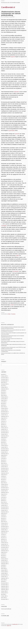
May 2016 (3, 442)
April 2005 (3, 581)
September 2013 (4, 492)
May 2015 (3, 460)
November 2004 (4, 583)
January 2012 (3, 524)
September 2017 (4, 416)
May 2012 (3, 518)
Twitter (9, 313)
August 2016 (3, 437)
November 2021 (4, 380)
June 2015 (3, 458)
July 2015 (3, 456)
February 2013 (4, 503)
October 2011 (3, 529)
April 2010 (3, 557)
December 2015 (4, 448)
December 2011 (4, 526)
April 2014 (3, 481)
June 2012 (3, 516)
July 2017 (3, 419)
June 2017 (3, 421)
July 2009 (3, 565)
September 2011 (4, 531)
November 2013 (4, 489)
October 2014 (3, 471)
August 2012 (3, 513)
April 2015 (3, 461)
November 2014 (4, 469)
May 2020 (3, 385)
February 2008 (4, 571)
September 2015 (4, 453)
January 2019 (3, 398)
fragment (13, 56)
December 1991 (4, 599)
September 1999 (4, 589)
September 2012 (4, 511)
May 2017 (3, 422)
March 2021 (3, 382)
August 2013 (3, 494)
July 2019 (3, 390)
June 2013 (3, 497)
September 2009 (4, 563)
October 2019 (3, 387)
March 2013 (3, 502)
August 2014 (3, 474)
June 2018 (3, 401)
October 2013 (3, 490)
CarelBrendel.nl (8, 7)
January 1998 (3, 591)
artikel (17, 255)
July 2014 (3, 476)
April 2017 (3, 424)
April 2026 (3, 374)
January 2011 (3, 544)
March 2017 (3, 426)
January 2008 (3, 573)
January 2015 (3, 466)
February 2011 (4, 542)
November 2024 (4, 377)
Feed (9, 625)
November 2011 (4, 528)
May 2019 (3, 392)
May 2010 (3, 555)
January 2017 (3, 429)
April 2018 (3, 405)
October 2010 (3, 549)
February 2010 (4, 558)
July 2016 (3, 439)
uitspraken (16, 91)
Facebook (13, 313)
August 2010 (3, 552)
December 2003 (4, 584)
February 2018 (4, 408)
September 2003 (4, 586)
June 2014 (3, 477)
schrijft (12, 304)
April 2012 (3, 519)
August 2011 (3, 532)
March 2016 (3, 443)
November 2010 (4, 547)
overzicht (17, 133)
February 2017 (4, 427)
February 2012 (4, 523)
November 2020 (4, 384)
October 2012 (3, 510)
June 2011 (3, 536)
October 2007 (3, 576)
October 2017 (3, 414)
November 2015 (4, 450)
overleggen (4, 225)
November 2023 (4, 379)
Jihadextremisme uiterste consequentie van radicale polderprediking (11, 13)
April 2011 (3, 539)
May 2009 (3, 566)
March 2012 (3, 521)
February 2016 (4, 445)
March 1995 (3, 597)
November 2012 (4, 508)
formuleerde (16, 271)
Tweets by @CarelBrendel (6, 608)
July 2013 (3, 495)
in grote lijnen (11, 130)
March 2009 (3, 568)
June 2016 (3, 440)
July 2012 (3, 515)
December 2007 (4, 574)
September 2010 (4, 550)
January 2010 (3, 560)
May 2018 (3, 403)
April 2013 (3, 500)
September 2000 (4, 587)
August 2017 (3, 418)
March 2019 (3, 395)
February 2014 (4, 484)
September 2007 (4, 578)
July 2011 (3, 534)
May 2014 (3, 479)
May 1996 (3, 594)
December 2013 (4, 487)
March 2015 (3, 463)
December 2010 (4, 545)
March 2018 (3, 406)
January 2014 (3, 485)
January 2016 (3, 447)
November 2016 (4, 432)
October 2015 (3, 452)
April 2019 (3, 393)
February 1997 (4, 592)
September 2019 (4, 388)
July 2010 (3, 553)
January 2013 (3, 505)
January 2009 (3, 570)
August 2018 (3, 400)
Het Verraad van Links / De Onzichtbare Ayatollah (10, 2)
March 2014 (3, 482)
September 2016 (4, 435)
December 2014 (4, 468)
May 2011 (3, 537)
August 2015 (3, 455)
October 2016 (3, 434)
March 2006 (3, 579)
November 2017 (4, 413)
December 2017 (4, 411)
